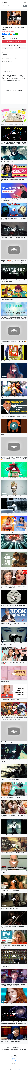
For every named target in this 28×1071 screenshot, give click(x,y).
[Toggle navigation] (25, 2)
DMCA (14, 1058)
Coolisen (4, 2)
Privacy (14, 1060)
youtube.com (18, 1069)
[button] (25, 6)
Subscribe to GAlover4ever (14, 41)
